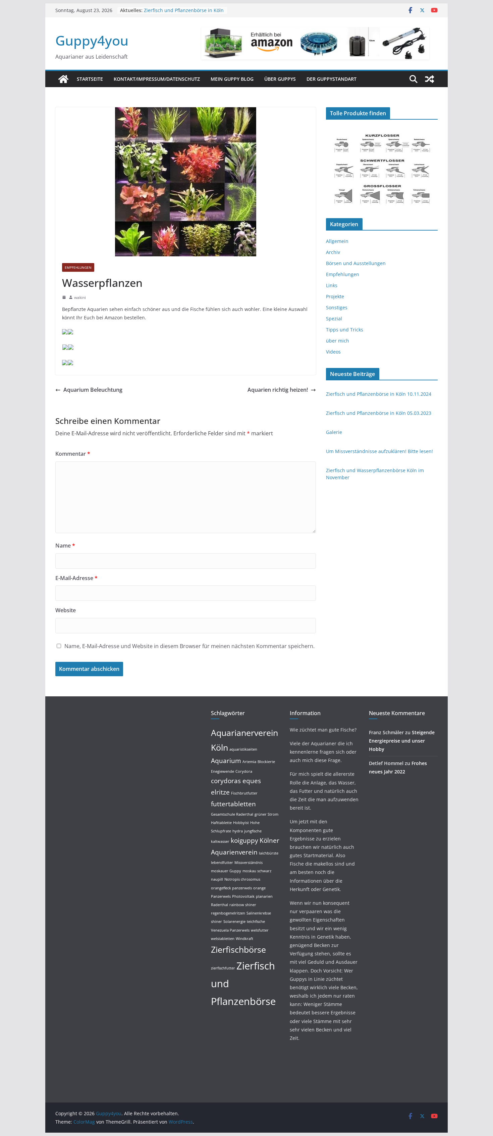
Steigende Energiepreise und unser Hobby (402, 740)
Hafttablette (221, 822)
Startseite (90, 79)
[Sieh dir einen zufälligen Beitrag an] (430, 79)
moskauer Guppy (226, 871)
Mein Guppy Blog (232, 79)
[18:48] (64, 297)
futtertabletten (233, 804)
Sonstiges (336, 307)
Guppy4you (91, 40)
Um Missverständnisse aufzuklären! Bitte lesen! (379, 451)
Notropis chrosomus (242, 879)
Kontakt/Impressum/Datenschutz (157, 79)
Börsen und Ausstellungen (356, 263)
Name (65, 545)
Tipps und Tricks (344, 329)
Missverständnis (248, 862)
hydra (237, 831)
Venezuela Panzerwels (230, 930)
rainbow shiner (242, 904)
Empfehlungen (78, 267)
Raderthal (219, 904)
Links (331, 285)
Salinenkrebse (258, 913)
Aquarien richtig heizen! (278, 389)
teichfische (256, 921)
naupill (217, 879)
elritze (220, 792)
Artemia (249, 761)
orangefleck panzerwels (231, 888)
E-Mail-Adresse (76, 578)
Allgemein (337, 241)
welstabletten (222, 938)
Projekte (335, 296)
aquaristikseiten (243, 749)
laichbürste (268, 853)
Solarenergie (234, 921)
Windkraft (244, 938)
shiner (216, 921)
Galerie (334, 432)
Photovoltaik (243, 896)
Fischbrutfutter (244, 793)
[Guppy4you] (63, 79)
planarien (264, 896)
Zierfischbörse (238, 949)
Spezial (334, 318)
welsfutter (260, 930)
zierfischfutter (223, 968)
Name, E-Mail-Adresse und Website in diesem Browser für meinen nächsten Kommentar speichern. (189, 646)
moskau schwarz (256, 871)
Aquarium (226, 760)
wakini (80, 297)
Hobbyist (241, 822)
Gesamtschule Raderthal (232, 814)
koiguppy (244, 840)
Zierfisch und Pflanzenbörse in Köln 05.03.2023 (378, 413)
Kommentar (72, 453)
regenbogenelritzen (228, 913)
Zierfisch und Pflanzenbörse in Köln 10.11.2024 (378, 394)
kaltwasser (220, 841)
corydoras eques (236, 780)
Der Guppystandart (332, 79)
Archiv (333, 252)
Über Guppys (280, 79)
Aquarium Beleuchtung (92, 389)
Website (65, 610)
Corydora (243, 771)
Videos (333, 352)
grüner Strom (266, 814)
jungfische (253, 831)
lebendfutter (222, 862)
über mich (337, 340)
